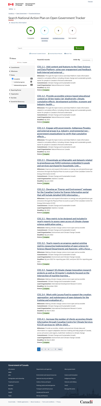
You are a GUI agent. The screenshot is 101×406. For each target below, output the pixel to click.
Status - (22, 62)
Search (80, 48)
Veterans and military (71, 382)
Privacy (59, 402)
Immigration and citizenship (16, 378)
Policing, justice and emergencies (45, 385)
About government (70, 369)
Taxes (9, 396)
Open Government (21, 13)
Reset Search (22, 106)
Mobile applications (23, 402)
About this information (19, 23)
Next (60, 349)
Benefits (10, 389)
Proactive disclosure (34, 13)
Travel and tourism (13, 382)
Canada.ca (11, 13)
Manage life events (70, 389)
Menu (11, 9)
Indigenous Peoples (70, 378)
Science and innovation (71, 375)
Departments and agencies (44, 369)
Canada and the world (42, 392)
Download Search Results (55, 53)
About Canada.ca (35, 402)
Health (10, 392)
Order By (76, 60)
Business (10, 385)
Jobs (9, 375)
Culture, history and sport (43, 382)
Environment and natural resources (46, 375)
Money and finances (42, 396)
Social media (11, 402)
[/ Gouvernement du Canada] (21, 4)
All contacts (11, 369)
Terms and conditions (48, 402)
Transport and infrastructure (44, 389)
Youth (66, 385)
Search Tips (69, 53)
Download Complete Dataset (38, 53)
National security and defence (44, 378)
